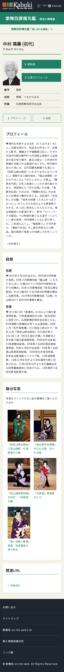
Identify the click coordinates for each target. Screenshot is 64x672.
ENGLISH (57, 6)
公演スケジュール (37, 77)
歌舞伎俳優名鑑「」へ (32, 29)
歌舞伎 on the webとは (17, 630)
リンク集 (8, 652)
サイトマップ (11, 618)
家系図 (31, 64)
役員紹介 (15, 585)
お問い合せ (9, 607)
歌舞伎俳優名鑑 (31, 18)
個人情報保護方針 (13, 641)
